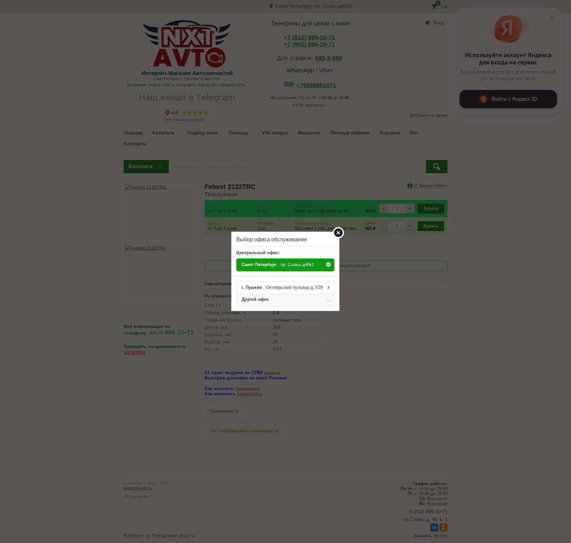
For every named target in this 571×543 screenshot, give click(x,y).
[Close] (338, 232)
